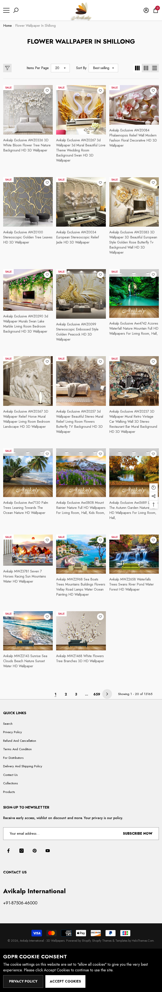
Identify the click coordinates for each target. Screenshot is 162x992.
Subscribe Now (137, 833)
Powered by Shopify (78, 941)
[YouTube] (47, 850)
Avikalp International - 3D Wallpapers (42, 941)
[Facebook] (8, 850)
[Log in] (146, 10)
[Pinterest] (34, 850)
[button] (16, 10)
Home (7, 25)
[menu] (6, 10)
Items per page (38, 68)
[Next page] (107, 694)
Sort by (81, 68)
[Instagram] (21, 850)
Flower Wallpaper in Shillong (35, 25)
